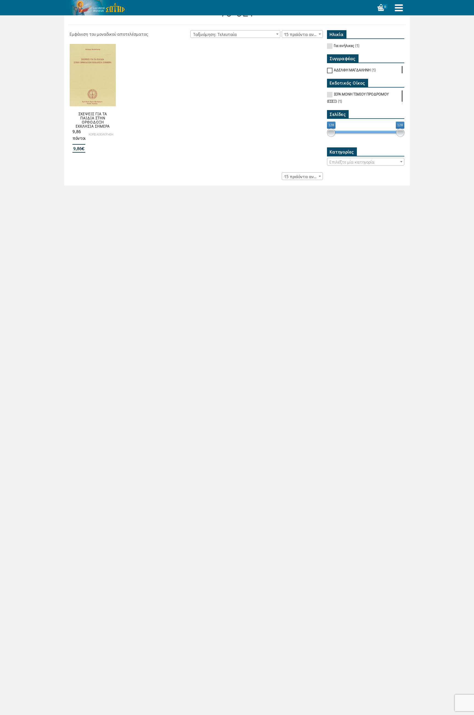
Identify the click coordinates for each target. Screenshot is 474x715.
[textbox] (365, 162)
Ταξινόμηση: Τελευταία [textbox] (215, 34)
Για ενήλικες (344, 45)
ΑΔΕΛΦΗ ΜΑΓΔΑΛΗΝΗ (352, 69)
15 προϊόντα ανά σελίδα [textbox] (303, 34)
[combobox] (235, 34)
